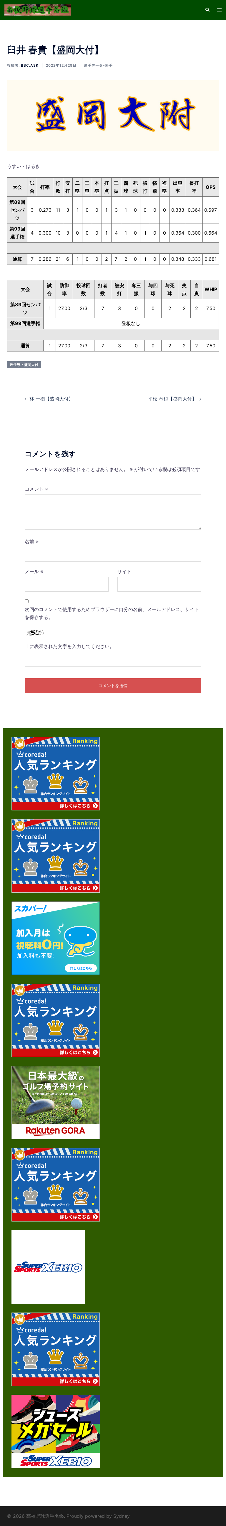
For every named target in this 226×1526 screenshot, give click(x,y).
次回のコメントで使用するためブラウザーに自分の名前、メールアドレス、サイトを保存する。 (112, 613)
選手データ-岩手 (98, 65)
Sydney (121, 1516)
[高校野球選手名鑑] (37, 9)
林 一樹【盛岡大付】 (51, 399)
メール (34, 571)
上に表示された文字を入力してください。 (69, 646)
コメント (36, 489)
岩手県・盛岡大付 (24, 364)
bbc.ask (30, 65)
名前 (32, 541)
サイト (124, 571)
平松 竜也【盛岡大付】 (172, 399)
